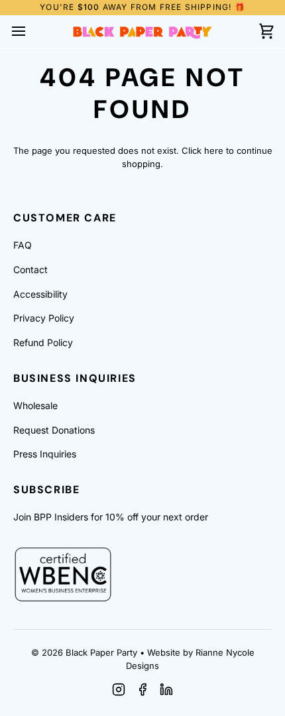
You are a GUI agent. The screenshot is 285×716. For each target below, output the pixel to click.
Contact (30, 269)
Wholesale (35, 405)
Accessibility (40, 294)
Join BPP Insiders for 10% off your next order (110, 516)
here (213, 150)
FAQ (22, 245)
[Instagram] (118, 689)
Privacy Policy (43, 318)
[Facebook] (142, 689)
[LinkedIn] (166, 689)
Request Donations (54, 430)
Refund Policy (43, 342)
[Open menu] (30, 31)
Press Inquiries (44, 453)
